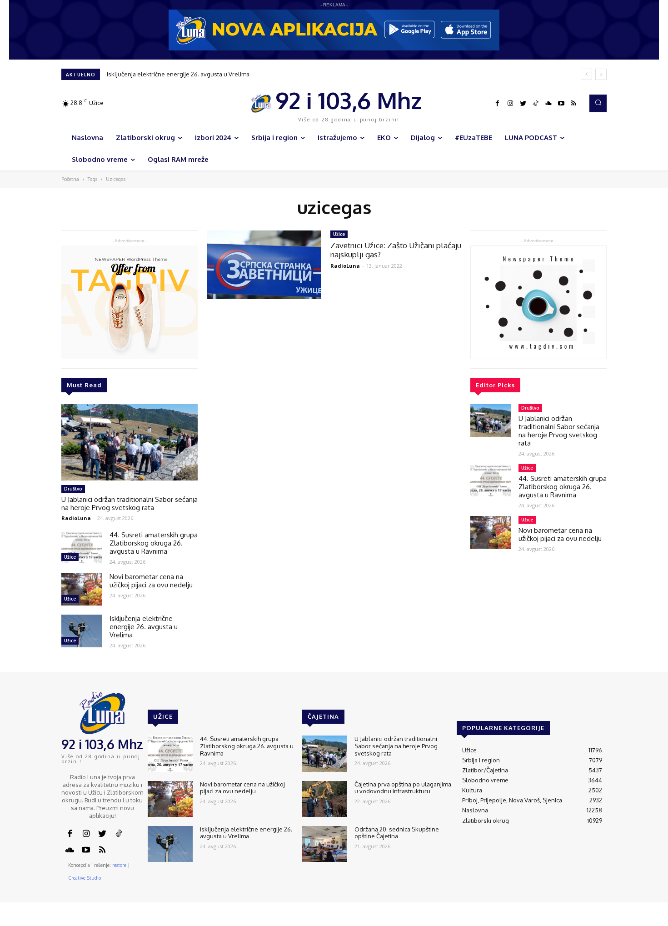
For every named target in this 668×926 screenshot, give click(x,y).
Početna (70, 179)
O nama (437, 919)
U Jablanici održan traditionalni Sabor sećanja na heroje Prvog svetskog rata (129, 503)
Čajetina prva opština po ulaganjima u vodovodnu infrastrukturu (402, 788)
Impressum (498, 919)
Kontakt (465, 919)
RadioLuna (76, 518)
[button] (598, 103)
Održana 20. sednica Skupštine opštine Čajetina (396, 833)
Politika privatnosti (545, 919)
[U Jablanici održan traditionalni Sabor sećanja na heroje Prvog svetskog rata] (129, 442)
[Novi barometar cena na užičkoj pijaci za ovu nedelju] (81, 589)
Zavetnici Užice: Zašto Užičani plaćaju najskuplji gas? (395, 249)
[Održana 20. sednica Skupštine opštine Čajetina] (324, 844)
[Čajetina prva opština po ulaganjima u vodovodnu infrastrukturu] (324, 799)
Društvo (73, 489)
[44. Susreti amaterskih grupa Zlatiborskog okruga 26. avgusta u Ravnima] (81, 547)
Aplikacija (590, 919)
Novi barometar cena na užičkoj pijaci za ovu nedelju (151, 580)
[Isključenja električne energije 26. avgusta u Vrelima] (81, 631)
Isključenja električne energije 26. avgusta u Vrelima (178, 74)
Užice (70, 557)
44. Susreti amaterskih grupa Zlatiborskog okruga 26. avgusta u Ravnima (154, 543)
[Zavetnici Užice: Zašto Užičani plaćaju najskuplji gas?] (264, 264)
